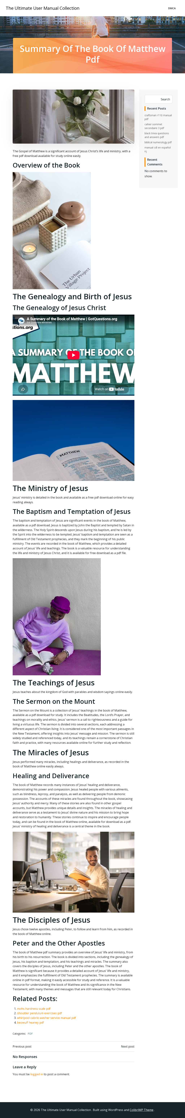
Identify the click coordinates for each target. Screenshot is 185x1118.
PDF (30, 1033)
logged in (36, 1074)
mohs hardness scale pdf (34, 1009)
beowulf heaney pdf (30, 1022)
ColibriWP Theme (141, 1110)
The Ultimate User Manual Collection (42, 8)
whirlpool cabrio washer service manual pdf (46, 1018)
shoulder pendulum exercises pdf (39, 1013)
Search (165, 99)
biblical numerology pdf (158, 142)
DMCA (172, 8)
